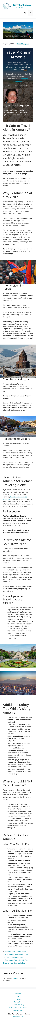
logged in (16, 978)
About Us (18, 994)
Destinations (18, 1002)
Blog (18, 996)
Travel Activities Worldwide (18, 1007)
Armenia (8, 952)
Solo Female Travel (19, 952)
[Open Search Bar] (25, 13)
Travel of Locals (22, 5)
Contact (18, 999)
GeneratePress (18, 1016)
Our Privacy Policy (18, 1005)
